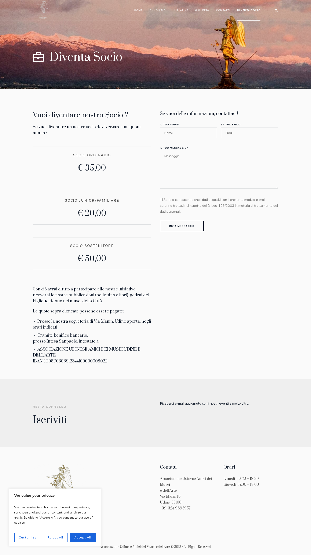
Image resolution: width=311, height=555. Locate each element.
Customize (28, 537)
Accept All (82, 537)
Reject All (55, 537)
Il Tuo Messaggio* (174, 147)
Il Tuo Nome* (169, 124)
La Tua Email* (231, 124)
